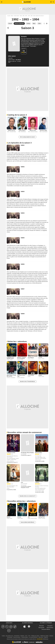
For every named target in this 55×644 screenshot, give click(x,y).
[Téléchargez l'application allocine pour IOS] (25, 626)
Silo (29, 517)
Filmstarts (41, 625)
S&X (8, 482)
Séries (12, 15)
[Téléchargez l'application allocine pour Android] (30, 626)
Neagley (40, 375)
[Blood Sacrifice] (41, 443)
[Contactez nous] (9, 630)
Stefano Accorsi (11, 130)
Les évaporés (31, 357)
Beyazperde (41, 627)
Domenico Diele (43, 130)
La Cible (40, 357)
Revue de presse (17, 637)
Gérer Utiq (41, 637)
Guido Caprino (22, 130)
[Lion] (27, 472)
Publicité (22, 635)
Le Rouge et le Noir (11, 452)
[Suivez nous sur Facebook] (3, 626)
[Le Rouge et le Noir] (13, 443)
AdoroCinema (50, 627)
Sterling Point (41, 517)
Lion (22, 482)
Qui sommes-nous (9, 635)
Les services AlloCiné (33, 637)
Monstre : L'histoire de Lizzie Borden (21, 358)
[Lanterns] (41, 472)
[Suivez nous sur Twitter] (7, 626)
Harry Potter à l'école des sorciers (11, 376)
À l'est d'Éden (31, 375)
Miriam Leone (33, 130)
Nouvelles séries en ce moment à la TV (27, 496)
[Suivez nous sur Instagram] (11, 626)
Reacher (8, 517)
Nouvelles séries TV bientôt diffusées (27, 381)
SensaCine (49, 625)
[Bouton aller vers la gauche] (44, 23)
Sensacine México (46, 629)
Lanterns (37, 482)
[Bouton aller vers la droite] (47, 23)
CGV (29, 635)
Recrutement (16, 635)
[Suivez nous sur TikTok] (15, 626)
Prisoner (19, 517)
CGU (26, 635)
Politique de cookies (35, 635)
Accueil (8, 15)
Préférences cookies (44, 635)
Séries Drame (16, 15)
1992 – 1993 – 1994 (23, 15)
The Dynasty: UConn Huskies (27, 452)
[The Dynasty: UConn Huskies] (27, 443)
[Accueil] (26, 2)
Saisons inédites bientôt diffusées (27, 522)
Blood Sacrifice (38, 452)
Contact (3, 635)
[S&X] (13, 472)
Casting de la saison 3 (17, 115)
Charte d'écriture (24, 637)
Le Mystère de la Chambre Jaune (10, 358)
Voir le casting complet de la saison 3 (27, 136)
